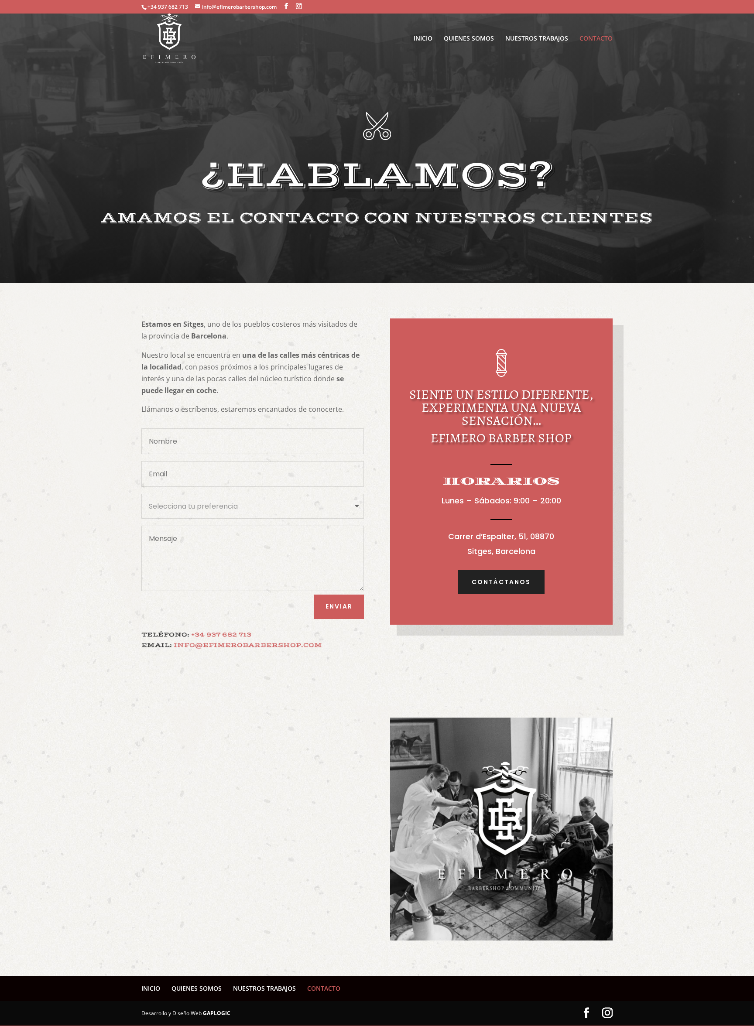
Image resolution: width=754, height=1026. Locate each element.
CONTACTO (596, 38)
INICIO (423, 38)
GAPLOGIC (216, 1013)
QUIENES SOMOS (469, 38)
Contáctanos (501, 582)
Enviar (339, 606)
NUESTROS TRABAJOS (536, 38)
